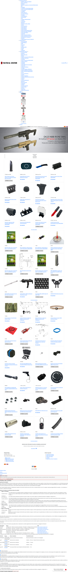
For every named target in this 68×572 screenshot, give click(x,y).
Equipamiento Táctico (23, 51)
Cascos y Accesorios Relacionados (27, 9)
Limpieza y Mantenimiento (25, 19)
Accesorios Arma (24, 52)
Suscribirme (33, 448)
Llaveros (22, 79)
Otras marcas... (24, 123)
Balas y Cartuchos (24, 2)
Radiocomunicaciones (25, 90)
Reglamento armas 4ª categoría (51, 458)
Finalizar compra (3, 470)
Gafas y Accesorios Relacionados (27, 71)
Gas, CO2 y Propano (24, 13)
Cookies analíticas (4, 559)
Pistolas (22, 48)
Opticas (22, 24)
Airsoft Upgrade (24, 41)
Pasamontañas (23, 86)
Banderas (23, 3)
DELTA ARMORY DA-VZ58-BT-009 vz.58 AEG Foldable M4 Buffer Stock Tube (11, 388)
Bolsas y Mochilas (24, 54)
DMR (22, 43)
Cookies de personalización (5, 568)
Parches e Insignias (24, 85)
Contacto (47, 457)
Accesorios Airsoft (23, 0)
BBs (21, 6)
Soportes (22, 38)
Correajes (23, 68)
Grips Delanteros (24, 16)
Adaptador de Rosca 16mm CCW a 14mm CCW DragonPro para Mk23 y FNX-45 (57, 200)
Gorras (22, 72)
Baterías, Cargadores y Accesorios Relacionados (29, 4)
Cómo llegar (8, 457)
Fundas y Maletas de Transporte (26, 70)
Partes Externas (24, 27)
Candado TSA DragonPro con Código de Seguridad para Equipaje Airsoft (41, 434)
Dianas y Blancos (24, 12)
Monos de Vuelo (24, 82)
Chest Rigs (23, 63)
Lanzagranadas (24, 47)
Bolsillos (22, 55)
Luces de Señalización (25, 80)
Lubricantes (23, 21)
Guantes (22, 74)
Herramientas (23, 17)
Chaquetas (23, 62)
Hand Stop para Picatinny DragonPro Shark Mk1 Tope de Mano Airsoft (40, 200)
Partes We (23, 33)
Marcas (21, 92)
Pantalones (23, 83)
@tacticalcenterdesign (10, 461)
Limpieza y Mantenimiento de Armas (27, 76)
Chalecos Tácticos (24, 61)
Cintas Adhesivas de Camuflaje (26, 64)
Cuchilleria (23, 11)
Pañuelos (22, 84)
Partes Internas (24, 28)
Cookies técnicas (4, 554)
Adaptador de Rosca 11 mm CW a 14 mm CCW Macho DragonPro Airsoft (41, 388)
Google (6, 540)
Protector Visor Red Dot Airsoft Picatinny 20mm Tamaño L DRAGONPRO (40, 223)
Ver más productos (34, 300)
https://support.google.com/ (42, 526)
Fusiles (22, 45)
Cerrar (1, 471)
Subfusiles (23, 50)
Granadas (23, 14)
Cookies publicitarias (4, 563)
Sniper (22, 49)
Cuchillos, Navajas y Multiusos (26, 69)
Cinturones (23, 65)
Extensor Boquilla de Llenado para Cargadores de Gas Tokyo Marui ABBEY (57, 248)
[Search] (65, 62)
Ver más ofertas (34, 229)
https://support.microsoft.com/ (42, 529)
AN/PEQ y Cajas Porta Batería (26, 1)
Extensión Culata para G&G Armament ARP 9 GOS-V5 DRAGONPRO (9, 223)
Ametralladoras (24, 42)
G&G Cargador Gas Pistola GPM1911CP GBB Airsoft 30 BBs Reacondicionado (10, 177)
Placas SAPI (23, 89)
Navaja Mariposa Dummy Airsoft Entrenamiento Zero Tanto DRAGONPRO (41, 177)
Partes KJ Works (24, 29)
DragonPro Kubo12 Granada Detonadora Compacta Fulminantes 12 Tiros (11, 364)
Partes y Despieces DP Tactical (26, 35)
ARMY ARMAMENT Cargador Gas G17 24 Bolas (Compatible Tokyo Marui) (56, 271)
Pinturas (22, 87)
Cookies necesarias (4, 550)
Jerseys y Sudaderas (24, 75)
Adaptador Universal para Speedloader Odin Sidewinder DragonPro (25, 434)
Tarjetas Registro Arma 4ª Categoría (27, 39)
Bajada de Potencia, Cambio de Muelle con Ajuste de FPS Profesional (40, 319)
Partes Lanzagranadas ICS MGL (26, 30)
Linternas (22, 20)
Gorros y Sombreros (24, 73)
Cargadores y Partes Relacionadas (27, 8)
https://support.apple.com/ (42, 531)
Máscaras (23, 22)
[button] (1, 140)
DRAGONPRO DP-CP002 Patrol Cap (41, 410)
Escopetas (23, 44)
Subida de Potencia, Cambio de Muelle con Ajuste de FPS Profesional (25, 319)
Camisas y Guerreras (24, 58)
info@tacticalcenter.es (10, 458)
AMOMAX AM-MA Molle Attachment (57, 293)
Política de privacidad (50, 455)
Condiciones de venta (50, 454)
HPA (22, 18)
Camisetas (23, 59)
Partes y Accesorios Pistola (26, 34)
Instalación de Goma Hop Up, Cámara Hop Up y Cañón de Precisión (40, 342)
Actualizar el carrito (3, 473)
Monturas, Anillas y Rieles (25, 23)
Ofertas (21, 124)
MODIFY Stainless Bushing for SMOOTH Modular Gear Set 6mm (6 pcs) (11, 411)
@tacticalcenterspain (9, 460)
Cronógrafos (23, 10)
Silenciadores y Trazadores (26, 37)
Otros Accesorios (24, 26)
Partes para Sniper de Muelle (26, 31)
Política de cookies (49, 456)
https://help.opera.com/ (41, 530)
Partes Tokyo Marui (24, 32)
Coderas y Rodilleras (24, 66)
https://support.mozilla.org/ (42, 528)
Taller (21, 91)
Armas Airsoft (22, 40)
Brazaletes (23, 7)
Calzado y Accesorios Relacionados (27, 56)
